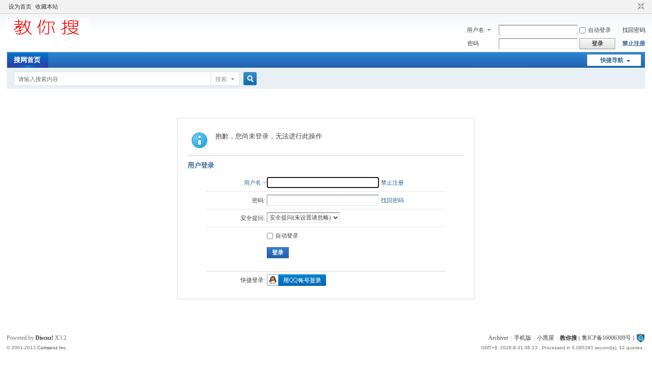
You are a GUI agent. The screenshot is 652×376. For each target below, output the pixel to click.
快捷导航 (611, 60)
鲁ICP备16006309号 (606, 337)
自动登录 (599, 30)
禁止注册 (633, 43)
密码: (258, 200)
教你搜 (568, 337)
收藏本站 (46, 6)
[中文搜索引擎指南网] (48, 34)
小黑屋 (545, 337)
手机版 (522, 337)
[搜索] (249, 78)
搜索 (221, 79)
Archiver (498, 337)
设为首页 (20, 6)
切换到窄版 (639, 6)
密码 (473, 43)
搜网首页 (27, 59)
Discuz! (44, 337)
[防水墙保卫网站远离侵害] (640, 337)
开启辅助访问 (632, 6)
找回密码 (633, 30)
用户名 (475, 30)
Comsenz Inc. (52, 347)
